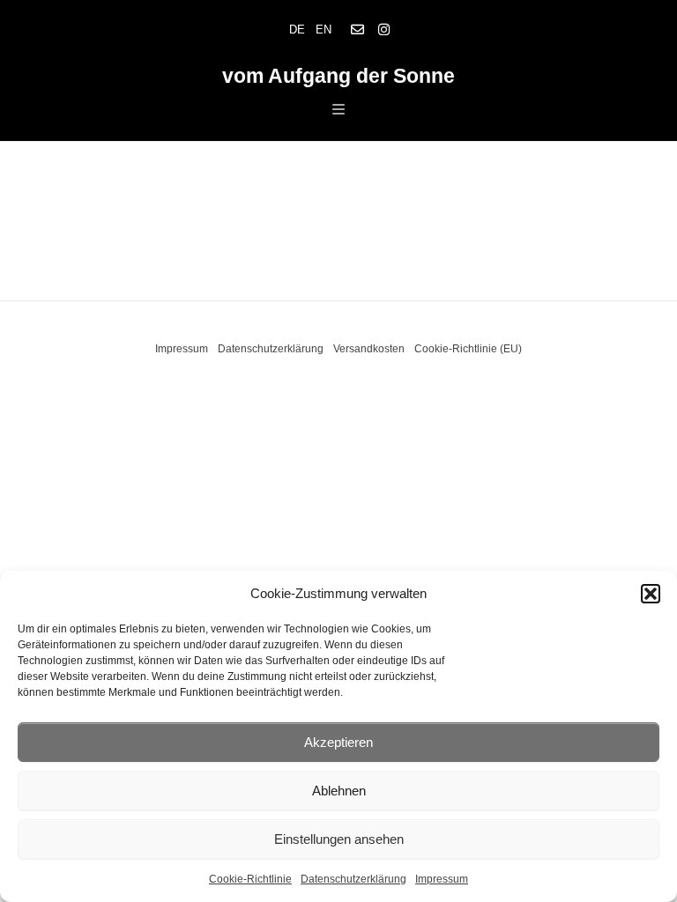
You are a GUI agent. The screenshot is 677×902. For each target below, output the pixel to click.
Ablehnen (339, 790)
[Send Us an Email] (357, 30)
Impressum (441, 879)
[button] (650, 594)
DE (297, 29)
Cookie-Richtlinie (250, 879)
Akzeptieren (338, 742)
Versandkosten (369, 349)
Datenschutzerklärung (353, 879)
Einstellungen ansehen (339, 839)
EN (323, 29)
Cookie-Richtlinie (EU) (468, 349)
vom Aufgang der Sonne (338, 75)
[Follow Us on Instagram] (383, 30)
